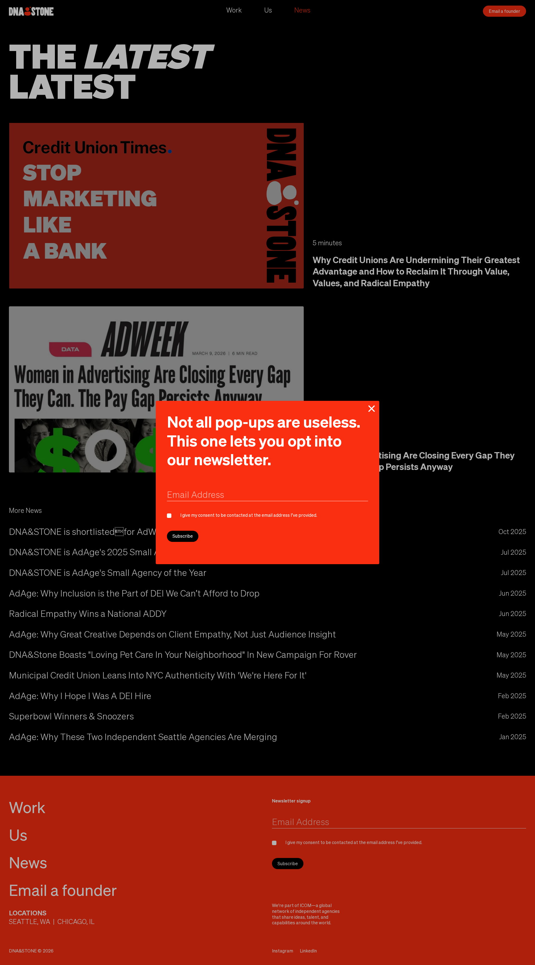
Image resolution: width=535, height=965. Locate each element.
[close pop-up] (371, 408)
